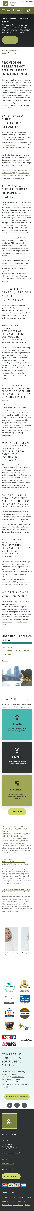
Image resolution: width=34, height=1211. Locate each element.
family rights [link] (10, 145)
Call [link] (18, 10)
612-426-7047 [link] (28, 2)
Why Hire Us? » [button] (10, 40)
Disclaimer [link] (5, 1201)
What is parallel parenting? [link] (16, 889)
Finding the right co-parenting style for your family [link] (14, 829)
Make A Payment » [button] (11, 1176)
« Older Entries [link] (7, 859)
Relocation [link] (5, 657)
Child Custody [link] (7, 647)
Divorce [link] (20, 836)
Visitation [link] (5, 661)
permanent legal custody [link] (22, 207)
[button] (6, 10)
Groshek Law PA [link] (16, 864)
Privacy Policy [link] (21, 1201)
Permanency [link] (6, 654)
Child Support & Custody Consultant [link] (15, 651)
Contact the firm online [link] (13, 1078)
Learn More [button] (17, 812)
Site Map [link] (12, 1201)
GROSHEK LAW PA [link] (17, 834)
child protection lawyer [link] (14, 171)
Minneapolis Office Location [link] (12, 1153)
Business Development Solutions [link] (12, 1205)
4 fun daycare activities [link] (13, 861)
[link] (9, 3)
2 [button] (16, 957)
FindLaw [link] (27, 1205)
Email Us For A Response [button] (18, 1097)
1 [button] (15, 957)
